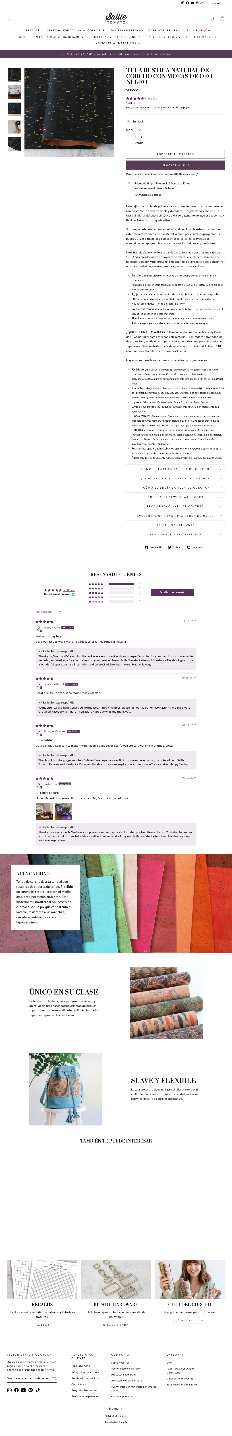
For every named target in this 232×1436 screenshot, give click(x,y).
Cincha (135, 37)
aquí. (183, 351)
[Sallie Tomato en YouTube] (23, 1390)
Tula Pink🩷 (197, 30)
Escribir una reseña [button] (172, 592)
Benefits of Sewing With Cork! (175, 497)
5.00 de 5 (69, 590)
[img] (44, 621)
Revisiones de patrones (85, 1396)
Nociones (104, 43)
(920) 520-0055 (80, 1366)
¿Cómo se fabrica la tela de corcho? (175, 469)
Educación (72, 30)
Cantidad (135, 129)
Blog (169, 1362)
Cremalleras (98, 37)
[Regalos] (42, 1279)
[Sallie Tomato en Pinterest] (30, 1390)
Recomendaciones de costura (175, 506)
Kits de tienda (116, 1324)
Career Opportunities (124, 1396)
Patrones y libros (162, 37)
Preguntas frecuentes (84, 1390)
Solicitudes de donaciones (182, 1384)
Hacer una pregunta (175, 525)
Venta (52, 30)
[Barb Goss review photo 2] (63, 812)
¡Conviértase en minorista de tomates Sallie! (133, 1388)
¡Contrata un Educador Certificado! (180, 1370)
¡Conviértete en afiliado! (126, 1368)
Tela (119, 37)
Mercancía (127, 43)
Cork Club (96, 30)
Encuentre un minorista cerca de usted (175, 515)
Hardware (71, 37)
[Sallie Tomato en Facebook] (16, 1390)
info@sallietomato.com (85, 1372)
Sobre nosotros (120, 1362)
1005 (221, 346)
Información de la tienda (147, 194)
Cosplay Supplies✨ (164, 30)
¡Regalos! (33, 30)
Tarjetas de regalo (127, 30)
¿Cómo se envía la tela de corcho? (175, 487)
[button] (135, 98)
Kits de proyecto (198, 37)
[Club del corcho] (190, 1279)
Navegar (42, 1324)
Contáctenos (78, 1384)
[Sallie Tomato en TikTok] (38, 1390)
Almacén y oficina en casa (126, 1380)
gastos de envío (140, 107)
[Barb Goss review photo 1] (44, 812)
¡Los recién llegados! (38, 37)
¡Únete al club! (189, 1320)
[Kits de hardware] (116, 1279)
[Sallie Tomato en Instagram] (9, 1390)
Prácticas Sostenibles (123, 1374)
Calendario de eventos (180, 1378)
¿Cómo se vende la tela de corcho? (175, 478)
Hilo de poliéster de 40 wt (170, 303)
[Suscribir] (54, 1378)
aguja (184, 294)
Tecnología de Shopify (116, 1422)
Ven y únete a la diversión (175, 534)
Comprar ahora (175, 165)
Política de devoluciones (86, 1378)
